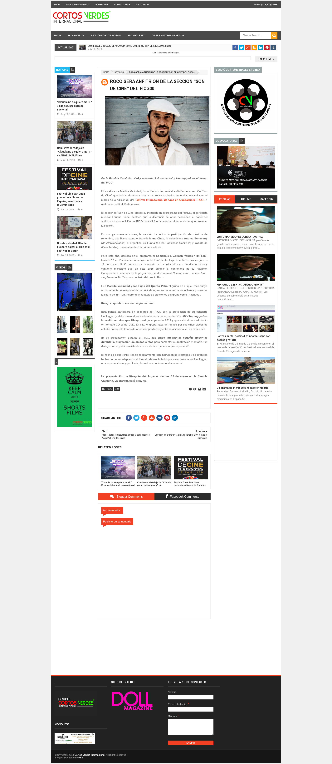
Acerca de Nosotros (78, 4)
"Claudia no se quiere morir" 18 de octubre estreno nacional (74, 105)
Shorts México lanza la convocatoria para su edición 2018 (243, 182)
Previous (219, 168)
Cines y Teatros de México (168, 35)
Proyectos (101, 4)
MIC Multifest (136, 35)
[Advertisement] (154, 643)
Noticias (119, 72)
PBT (80, 757)
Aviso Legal (142, 4)
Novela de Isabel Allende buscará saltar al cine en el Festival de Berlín (73, 247)
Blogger (175, 52)
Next (272, 168)
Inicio (57, 4)
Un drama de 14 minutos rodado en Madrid (242, 388)
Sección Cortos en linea (106, 35)
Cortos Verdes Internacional (90, 755)
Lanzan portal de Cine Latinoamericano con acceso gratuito (243, 338)
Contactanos (122, 4)
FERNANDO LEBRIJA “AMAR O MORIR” (240, 284)
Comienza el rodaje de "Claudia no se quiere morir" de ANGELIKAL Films (129, 45)
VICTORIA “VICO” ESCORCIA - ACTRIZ (240, 237)
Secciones (74, 35)
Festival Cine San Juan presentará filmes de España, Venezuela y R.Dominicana (71, 199)
